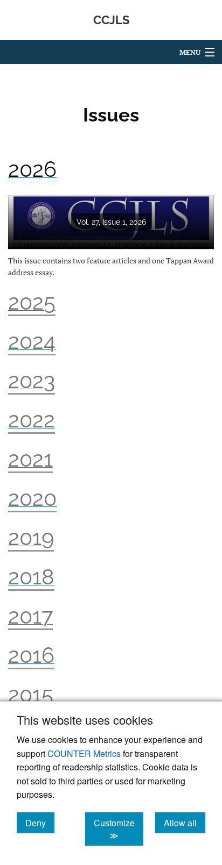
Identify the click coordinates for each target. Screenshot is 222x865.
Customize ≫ (118, 829)
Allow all (184, 822)
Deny (39, 822)
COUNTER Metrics (84, 753)
